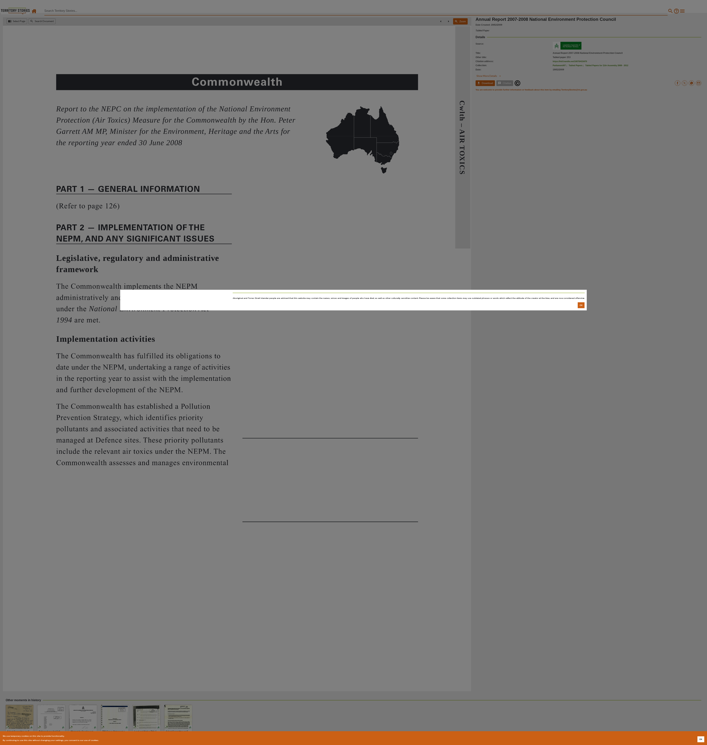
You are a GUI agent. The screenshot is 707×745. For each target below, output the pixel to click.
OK (581, 305)
